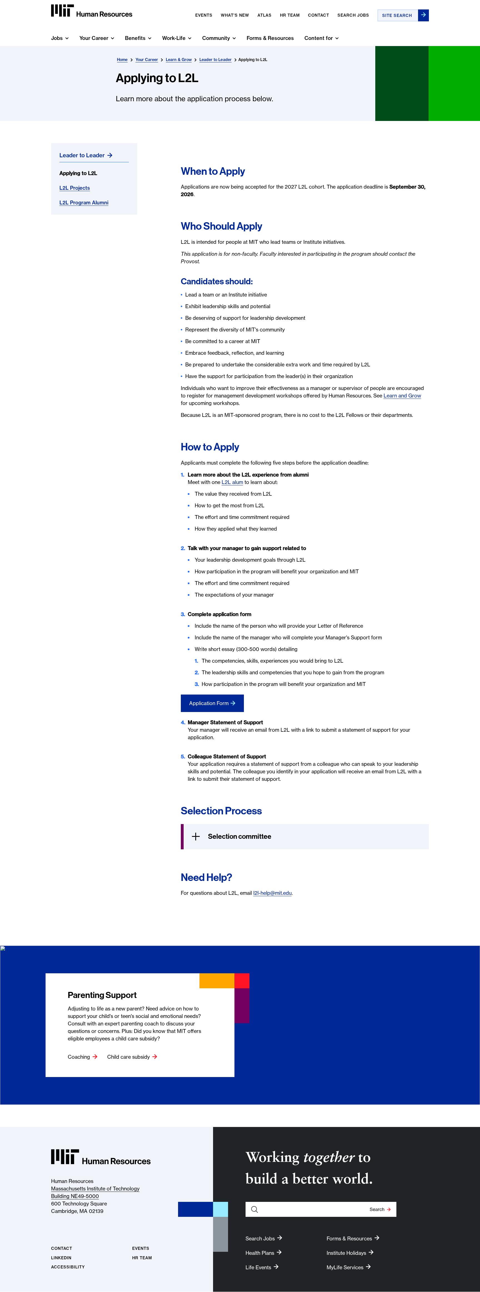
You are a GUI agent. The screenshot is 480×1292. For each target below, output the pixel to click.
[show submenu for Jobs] (67, 38)
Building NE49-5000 (75, 1196)
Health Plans (260, 1253)
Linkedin (61, 1258)
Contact (318, 15)
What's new (235, 15)
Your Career (93, 38)
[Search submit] (423, 15)
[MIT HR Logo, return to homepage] (101, 1156)
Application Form (209, 703)
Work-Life (174, 38)
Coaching (79, 1057)
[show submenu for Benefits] (150, 38)
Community (216, 38)
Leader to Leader (215, 59)
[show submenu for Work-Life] (190, 38)
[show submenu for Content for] (337, 38)
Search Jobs (353, 15)
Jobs (57, 38)
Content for (318, 38)
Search (377, 1209)
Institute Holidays (346, 1253)
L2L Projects (74, 188)
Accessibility (68, 1267)
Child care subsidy (128, 1057)
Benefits (135, 38)
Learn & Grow (179, 59)
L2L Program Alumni (83, 202)
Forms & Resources (270, 38)
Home (122, 59)
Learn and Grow (402, 395)
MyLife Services (345, 1267)
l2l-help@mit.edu (272, 893)
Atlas (265, 15)
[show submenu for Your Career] (112, 38)
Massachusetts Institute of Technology (95, 1188)
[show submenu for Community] (234, 38)
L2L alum (232, 482)
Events (203, 15)
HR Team (142, 1258)
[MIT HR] (91, 10)
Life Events (258, 1267)
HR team (290, 15)
